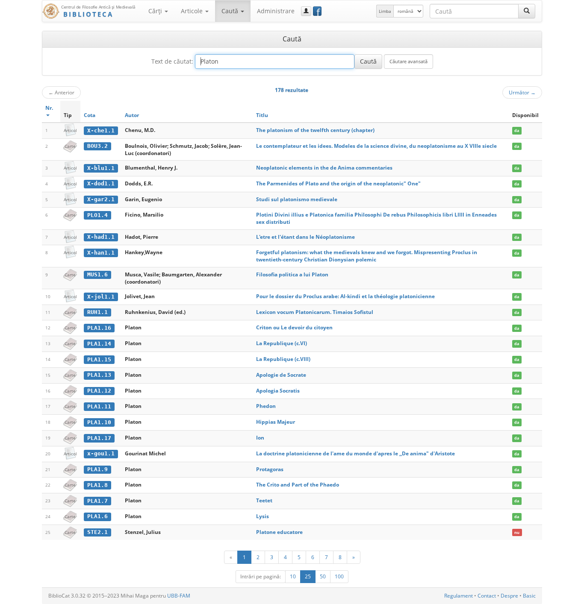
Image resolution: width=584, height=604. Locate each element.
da (516, 130)
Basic (529, 595)
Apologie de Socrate (281, 374)
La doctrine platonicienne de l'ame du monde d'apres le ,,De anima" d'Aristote (355, 453)
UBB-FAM (178, 595)
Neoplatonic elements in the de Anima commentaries (324, 167)
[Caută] (526, 11)
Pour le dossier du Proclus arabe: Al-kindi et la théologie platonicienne (345, 296)
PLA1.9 (97, 469)
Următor (522, 92)
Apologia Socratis (278, 390)
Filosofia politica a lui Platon (292, 274)
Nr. (49, 107)
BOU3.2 (97, 146)
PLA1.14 (99, 343)
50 (323, 576)
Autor (132, 115)
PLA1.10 (99, 422)
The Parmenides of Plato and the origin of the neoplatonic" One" (338, 183)
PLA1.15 (99, 359)
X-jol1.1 (101, 296)
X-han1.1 (101, 252)
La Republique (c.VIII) (283, 359)
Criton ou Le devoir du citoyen (294, 327)
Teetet (264, 500)
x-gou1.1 (101, 453)
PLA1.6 (97, 516)
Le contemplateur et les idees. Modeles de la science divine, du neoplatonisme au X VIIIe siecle (376, 146)
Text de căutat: (172, 61)
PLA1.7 (97, 501)
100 (339, 576)
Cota (89, 115)
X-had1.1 (101, 237)
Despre (509, 595)
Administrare (276, 11)
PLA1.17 (99, 438)
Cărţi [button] (156, 11)
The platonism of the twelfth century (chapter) (315, 130)
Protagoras (269, 469)
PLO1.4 (97, 215)
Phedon (266, 406)
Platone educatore (279, 532)
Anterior (61, 92)
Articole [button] (192, 11)
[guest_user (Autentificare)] (306, 11)
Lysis (262, 516)
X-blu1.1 (101, 168)
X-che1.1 (101, 130)
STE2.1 (97, 532)
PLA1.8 (97, 485)
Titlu (262, 115)
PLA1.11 (99, 406)
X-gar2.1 (101, 199)
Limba (385, 11)
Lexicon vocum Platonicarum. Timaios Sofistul (314, 312)
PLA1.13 (99, 375)
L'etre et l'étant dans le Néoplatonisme (305, 236)
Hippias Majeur (275, 421)
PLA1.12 (99, 390)
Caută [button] (230, 11)
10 (293, 576)
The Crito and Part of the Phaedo (297, 484)
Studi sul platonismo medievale (296, 199)
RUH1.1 (97, 312)
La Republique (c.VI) (281, 343)
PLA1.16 (99, 328)
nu (516, 532)
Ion (260, 437)
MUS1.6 (97, 274)
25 (308, 576)
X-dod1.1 (101, 183)
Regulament (458, 595)
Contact (487, 595)
